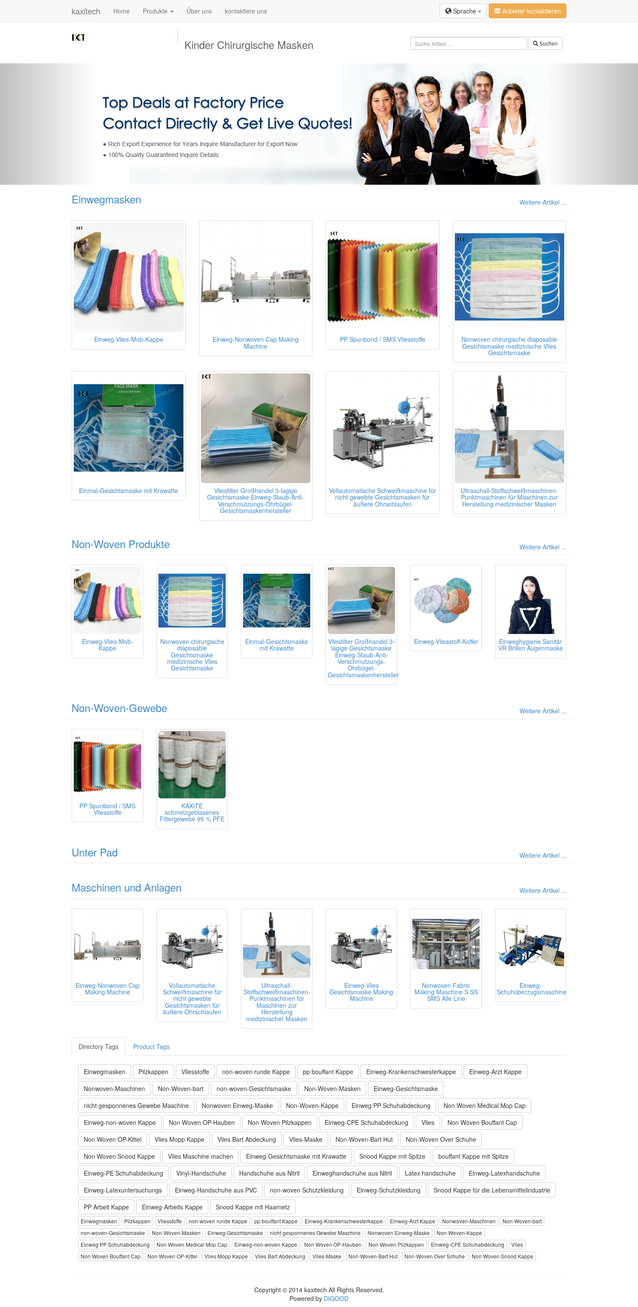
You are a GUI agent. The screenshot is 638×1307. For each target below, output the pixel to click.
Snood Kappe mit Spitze (392, 1156)
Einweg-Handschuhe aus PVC (216, 1190)
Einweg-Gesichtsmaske (406, 1088)
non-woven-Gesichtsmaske (254, 1088)
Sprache (464, 11)
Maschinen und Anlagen (126, 887)
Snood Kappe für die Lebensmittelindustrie (492, 1190)
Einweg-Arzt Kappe (495, 1071)
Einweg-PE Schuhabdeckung (123, 1173)
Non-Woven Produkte (121, 543)
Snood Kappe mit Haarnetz (253, 1206)
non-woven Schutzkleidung (307, 1190)
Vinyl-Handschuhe (201, 1173)
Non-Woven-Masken (332, 1088)
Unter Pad (95, 851)
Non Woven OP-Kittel (112, 1139)
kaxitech (86, 10)
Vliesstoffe (195, 1071)
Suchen (548, 43)
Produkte (156, 11)
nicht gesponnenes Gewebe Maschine (136, 1105)
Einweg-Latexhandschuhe (504, 1173)
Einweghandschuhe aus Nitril (352, 1173)
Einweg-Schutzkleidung (389, 1190)
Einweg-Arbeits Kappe (172, 1206)
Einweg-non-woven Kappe (120, 1122)
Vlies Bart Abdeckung (246, 1139)
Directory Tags (98, 1046)
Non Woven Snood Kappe (119, 1156)
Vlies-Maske (305, 1139)
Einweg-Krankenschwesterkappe (411, 1071)
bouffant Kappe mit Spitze (473, 1156)
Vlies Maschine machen (200, 1156)
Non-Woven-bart (181, 1088)
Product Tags (151, 1046)
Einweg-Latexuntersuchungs (123, 1190)
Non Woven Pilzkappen (280, 1122)
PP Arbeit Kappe (106, 1206)
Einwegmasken (106, 198)
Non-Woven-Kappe (312, 1105)
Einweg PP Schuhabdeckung (391, 1105)
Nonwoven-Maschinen (114, 1088)
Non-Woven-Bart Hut (364, 1139)
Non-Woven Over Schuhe (441, 1139)
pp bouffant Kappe (328, 1071)
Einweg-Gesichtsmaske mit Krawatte (296, 1156)
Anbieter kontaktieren (530, 11)
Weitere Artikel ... (543, 202)
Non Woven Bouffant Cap (482, 1122)
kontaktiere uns (246, 11)
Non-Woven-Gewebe (119, 707)
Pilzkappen (153, 1071)
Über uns (199, 11)
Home (121, 11)
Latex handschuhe (430, 1173)
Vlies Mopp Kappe (179, 1139)
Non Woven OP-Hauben (202, 1122)
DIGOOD (336, 1298)
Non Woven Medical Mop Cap (485, 1105)
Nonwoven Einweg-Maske (237, 1105)
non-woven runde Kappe (256, 1071)
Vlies (427, 1122)
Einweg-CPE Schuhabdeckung (366, 1122)
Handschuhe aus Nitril (269, 1173)
